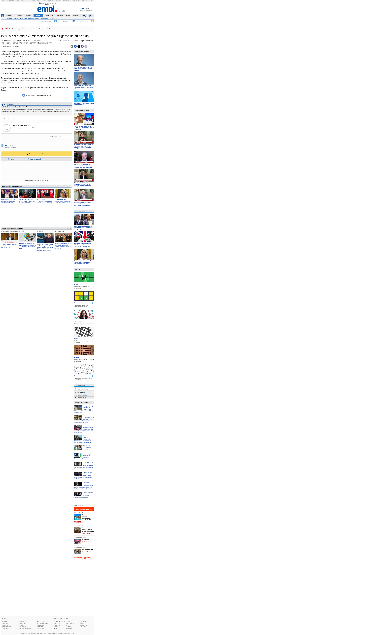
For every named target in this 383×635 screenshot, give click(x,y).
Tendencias (59, 15)
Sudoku (76, 376)
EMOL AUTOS (40, 621)
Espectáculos (49, 15)
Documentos (23, 18)
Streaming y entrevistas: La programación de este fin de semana (34, 29)
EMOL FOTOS (22, 626)
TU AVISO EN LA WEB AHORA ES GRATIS (83, 558)
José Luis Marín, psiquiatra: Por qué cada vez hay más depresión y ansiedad (83, 69)
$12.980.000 (87, 552)
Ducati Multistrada (87, 549)
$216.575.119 (79, 522)
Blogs (17, 0)
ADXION (82, 623)
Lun (91, 0)
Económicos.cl (67, 0)
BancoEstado (41, 231)
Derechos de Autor (24, 633)
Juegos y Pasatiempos (41, 18)
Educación (16, 18)
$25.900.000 (87, 542)
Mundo (38, 15)
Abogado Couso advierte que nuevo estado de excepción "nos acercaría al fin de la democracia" (83, 166)
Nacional (9, 15)
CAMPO (68, 621)
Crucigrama (77, 321)
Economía (19, 15)
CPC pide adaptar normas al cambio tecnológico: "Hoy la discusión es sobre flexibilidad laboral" (82, 185)
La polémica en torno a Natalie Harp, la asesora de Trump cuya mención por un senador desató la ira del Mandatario (62, 203)
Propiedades (50, 0)
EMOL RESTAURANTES (25, 628)
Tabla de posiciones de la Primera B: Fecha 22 (88, 447)
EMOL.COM (57, 623)
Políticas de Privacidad (35, 633)
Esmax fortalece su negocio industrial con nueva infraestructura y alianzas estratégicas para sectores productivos (63, 246)
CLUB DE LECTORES (59, 621)
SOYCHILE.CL (69, 628)
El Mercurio (10, 0)
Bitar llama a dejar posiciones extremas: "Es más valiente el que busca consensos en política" (83, 204)
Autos (43, 0)
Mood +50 (22, 231)
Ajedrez (76, 338)
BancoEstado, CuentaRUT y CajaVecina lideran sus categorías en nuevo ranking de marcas (45, 246)
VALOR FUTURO (84, 625)
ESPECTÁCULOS (6, 626)
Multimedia (31, 18)
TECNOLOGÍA (5, 628)
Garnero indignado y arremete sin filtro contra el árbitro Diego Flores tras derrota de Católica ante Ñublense (83, 475)
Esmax (57, 231)
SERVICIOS (22, 623)
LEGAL (55, 628)
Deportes (28, 15)
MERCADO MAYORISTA (83, 627)
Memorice (77, 303)
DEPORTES (5, 625)
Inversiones (35, 0)
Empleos (58, 0)
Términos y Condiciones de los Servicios (52, 633)
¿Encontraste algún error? (38, 95)
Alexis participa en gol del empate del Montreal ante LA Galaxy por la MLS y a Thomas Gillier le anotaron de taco (84, 409)
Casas (78, 0)
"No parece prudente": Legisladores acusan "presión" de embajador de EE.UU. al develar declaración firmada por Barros (83, 485)
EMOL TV (21, 625)
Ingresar (82, 10)
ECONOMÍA (5, 623)
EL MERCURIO (57, 625)
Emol (3, 0)
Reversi (76, 284)
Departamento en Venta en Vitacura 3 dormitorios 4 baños (88, 529)
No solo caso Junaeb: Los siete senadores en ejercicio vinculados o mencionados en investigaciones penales (84, 495)
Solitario (76, 357)
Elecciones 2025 (53, 18)
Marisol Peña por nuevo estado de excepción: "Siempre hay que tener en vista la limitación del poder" (83, 147)
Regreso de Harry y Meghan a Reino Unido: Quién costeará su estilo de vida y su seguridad (83, 245)
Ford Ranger (85, 539)
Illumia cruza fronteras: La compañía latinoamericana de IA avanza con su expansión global (9, 246)
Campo (28, 0)
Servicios (76, 15)
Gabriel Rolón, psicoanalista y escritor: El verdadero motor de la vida (83, 87)
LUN (67, 625)
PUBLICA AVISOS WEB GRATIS (83, 509)
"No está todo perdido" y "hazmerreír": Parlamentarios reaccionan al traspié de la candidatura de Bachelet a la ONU (83, 439)
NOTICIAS (4, 621)
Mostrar (47, 4)
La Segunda (85, 0)
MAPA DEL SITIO (41, 628)
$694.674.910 (87, 534)
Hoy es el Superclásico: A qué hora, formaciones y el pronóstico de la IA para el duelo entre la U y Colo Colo (83, 429)
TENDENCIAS (22, 621)
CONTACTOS (40, 626)
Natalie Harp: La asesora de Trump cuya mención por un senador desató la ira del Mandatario (84, 262)
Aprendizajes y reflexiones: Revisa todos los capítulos (84, 103)
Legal (23, 0)
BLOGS (56, 626)
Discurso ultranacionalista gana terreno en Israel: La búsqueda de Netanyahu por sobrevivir (83, 228)
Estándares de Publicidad (69, 633)
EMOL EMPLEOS (41, 625)
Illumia (3, 231)
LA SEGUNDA (69, 626)
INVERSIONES (70, 623)
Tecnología (9, 18)
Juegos (77, 269)
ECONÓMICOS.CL (84, 621)
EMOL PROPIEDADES (42, 623)
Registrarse (88, 10)
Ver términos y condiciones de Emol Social (36, 180)
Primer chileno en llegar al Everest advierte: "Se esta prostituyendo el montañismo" (84, 128)
